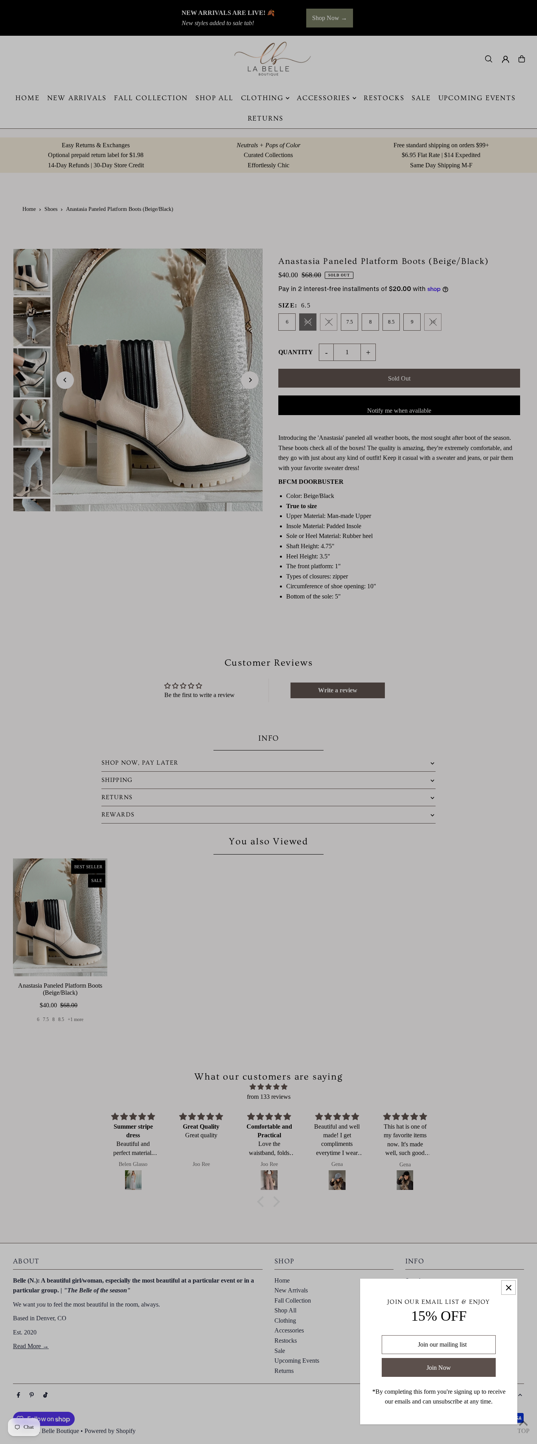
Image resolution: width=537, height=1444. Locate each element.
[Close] (508, 1287)
